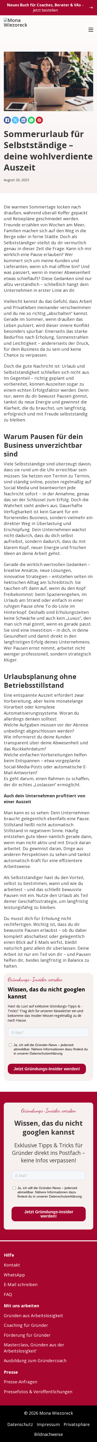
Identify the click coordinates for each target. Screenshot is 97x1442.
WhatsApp (14, 1275)
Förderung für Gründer (27, 1335)
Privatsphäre (77, 1424)
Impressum (48, 1424)
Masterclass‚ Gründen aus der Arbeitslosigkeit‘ (34, 1347)
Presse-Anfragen (20, 1382)
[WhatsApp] (31, 120)
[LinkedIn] (23, 120)
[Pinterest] (39, 120)
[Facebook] (7, 120)
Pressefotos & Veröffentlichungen (38, 1391)
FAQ (8, 1294)
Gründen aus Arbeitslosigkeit (33, 1315)
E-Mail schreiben (20, 1284)
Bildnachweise (48, 1434)
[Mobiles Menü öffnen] (91, 30)
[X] (15, 120)
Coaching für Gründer (26, 1325)
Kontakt (12, 1265)
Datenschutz (20, 1424)
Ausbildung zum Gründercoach (35, 1360)
